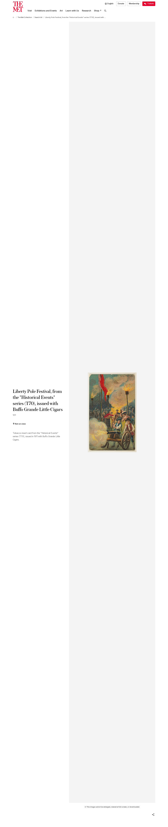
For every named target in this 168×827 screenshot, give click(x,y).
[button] (153, 815)
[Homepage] (18, 6)
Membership (134, 4)
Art (61, 10)
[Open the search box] (105, 10)
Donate (121, 4)
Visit (29, 10)
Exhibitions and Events (46, 10)
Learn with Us (72, 10)
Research (86, 10)
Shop (96, 10)
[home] (14, 17)
